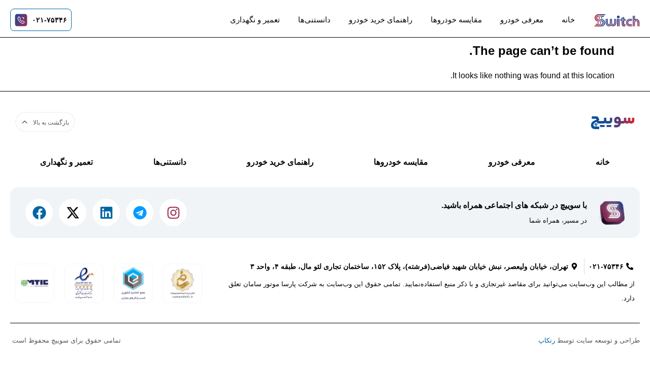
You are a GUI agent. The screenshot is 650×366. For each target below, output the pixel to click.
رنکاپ (546, 340)
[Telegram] (139, 212)
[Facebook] (39, 212)
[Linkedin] (106, 212)
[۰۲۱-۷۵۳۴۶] (21, 20)
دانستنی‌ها (314, 19)
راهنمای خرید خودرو (380, 19)
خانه (568, 19)
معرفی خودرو (521, 19)
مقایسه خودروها (456, 19)
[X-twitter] (72, 212)
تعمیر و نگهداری (255, 19)
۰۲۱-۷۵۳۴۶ (49, 20)
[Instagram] (173, 212)
